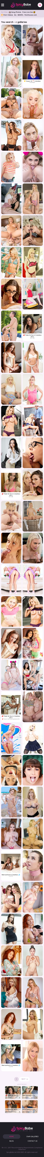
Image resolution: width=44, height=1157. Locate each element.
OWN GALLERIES (32, 1137)
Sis (15, 15)
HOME (11, 1137)
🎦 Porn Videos (7, 15)
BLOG (11, 1141)
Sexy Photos (16, 12)
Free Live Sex (27, 12)
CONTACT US (32, 1141)
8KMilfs (20, 15)
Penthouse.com (30, 15)
